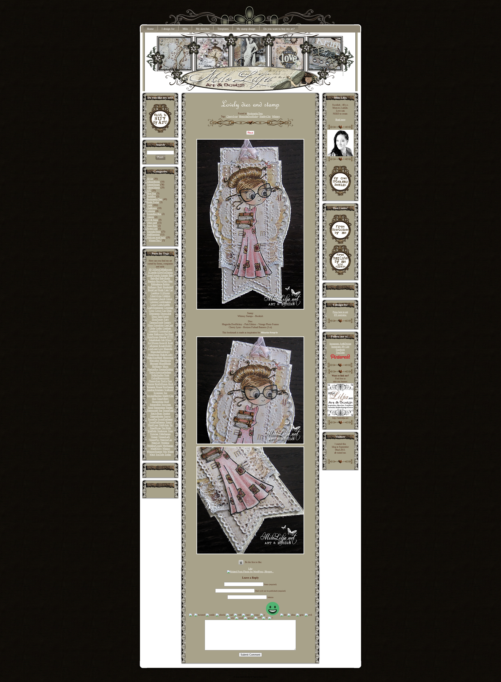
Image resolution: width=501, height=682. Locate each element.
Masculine (154, 360)
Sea (165, 393)
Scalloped (168, 390)
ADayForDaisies (165, 272)
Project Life (152, 228)
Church (162, 299)
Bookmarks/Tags (154, 199)
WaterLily (155, 442)
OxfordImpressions (160, 378)
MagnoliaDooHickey (160, 351)
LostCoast (153, 348)
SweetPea (152, 419)
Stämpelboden (156, 416)
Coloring (151, 211)
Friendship (159, 325)
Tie (171, 425)
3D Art (150, 178)
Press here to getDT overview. (340, 313)
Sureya (167, 416)
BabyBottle (165, 278)
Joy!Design (153, 343)
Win (165, 451)
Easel (160, 316)
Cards (149, 205)
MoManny (157, 366)
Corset (153, 304)
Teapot (169, 422)
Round (159, 387)
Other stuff (152, 222)
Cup (164, 310)
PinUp (164, 381)
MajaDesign (153, 354)
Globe (152, 328)
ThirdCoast (153, 425)
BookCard (153, 290)
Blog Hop (151, 193)
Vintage (154, 437)
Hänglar (163, 337)
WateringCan (166, 439)
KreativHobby (165, 346)
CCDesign (165, 293)
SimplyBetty (163, 398)
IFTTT (170, 337)
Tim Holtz (166, 428)
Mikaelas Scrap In (269, 332)
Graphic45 (154, 331)
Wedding (165, 442)
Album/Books (153, 181)
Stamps (169, 407)
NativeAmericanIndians (160, 372)
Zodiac (168, 454)
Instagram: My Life (340, 346)
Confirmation (165, 301)
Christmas (153, 299)
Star (160, 410)
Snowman (166, 404)
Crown (158, 310)
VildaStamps (165, 434)
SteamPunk (168, 410)
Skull (166, 401)
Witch (152, 454)
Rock (170, 384)
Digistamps (154, 313)
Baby (171, 275)
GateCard (168, 325)
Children (166, 296)
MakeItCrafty (166, 354)
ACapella (152, 272)
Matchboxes (165, 360)
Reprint (150, 384)
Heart (170, 334)
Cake (166, 290)
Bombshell (168, 287)
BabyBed (154, 278)
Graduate (167, 328)
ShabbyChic (168, 395)
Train (170, 431)
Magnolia (168, 348)
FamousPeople (156, 322)
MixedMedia (165, 363)
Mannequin (168, 357)
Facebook (340, 349)
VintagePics (154, 439)
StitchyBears (156, 413)
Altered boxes (153, 184)
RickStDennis (161, 384)
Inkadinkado (155, 340)
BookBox (151, 196)
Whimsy (166, 448)
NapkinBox (153, 369)
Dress (154, 316)
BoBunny (152, 287)
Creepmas (168, 307)
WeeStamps (168, 445)
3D (150, 269)
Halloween (159, 334)
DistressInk (165, 313)
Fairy (166, 319)
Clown (169, 299)
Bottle (161, 290)
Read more (340, 119)
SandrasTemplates (155, 390)
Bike (170, 281)
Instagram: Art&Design (340, 343)
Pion (170, 381)
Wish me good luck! (156, 237)
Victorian (154, 434)
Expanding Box (154, 214)
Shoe (154, 398)
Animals (164, 275)
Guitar (150, 334)
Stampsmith (152, 410)
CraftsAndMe (163, 304)
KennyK (163, 343)
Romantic (151, 387)
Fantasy (167, 322)
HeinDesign (153, 337)
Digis (169, 310)
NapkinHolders (166, 369)
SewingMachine (154, 395)
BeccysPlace (162, 281)
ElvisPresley (157, 319)
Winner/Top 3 (155, 240)
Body (159, 287)
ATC (149, 190)
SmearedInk (155, 404)
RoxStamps (168, 387)
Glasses (150, 217)
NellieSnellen (157, 375)
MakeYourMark (154, 357)
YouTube (160, 454)
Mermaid (154, 363)
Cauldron (155, 293)
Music (166, 366)
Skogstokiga (157, 401)
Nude (166, 375)
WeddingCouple (154, 445)
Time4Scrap (155, 428)
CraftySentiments (155, 307)
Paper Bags (152, 225)
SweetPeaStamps (157, 422)
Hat (166, 334)
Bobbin (166, 284)
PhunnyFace (154, 381)
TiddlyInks (164, 425)
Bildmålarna (156, 284)
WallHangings (153, 234)
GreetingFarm (165, 331)
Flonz (150, 325)
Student (166, 413)
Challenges (152, 208)
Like (250, 568)
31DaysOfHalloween (162, 269)
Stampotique (159, 407)
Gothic (159, 328)
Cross (151, 310)
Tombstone (162, 431)
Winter (171, 451)
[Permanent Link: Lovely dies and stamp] (250, 108)
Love (160, 348)
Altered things (153, 187)
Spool (150, 407)
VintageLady (164, 437)
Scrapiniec (158, 393)
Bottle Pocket (153, 202)
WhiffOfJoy (156, 448)
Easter (166, 316)
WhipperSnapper (154, 451)
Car (171, 290)
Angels (156, 275)
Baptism (152, 281)
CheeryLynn (156, 296)
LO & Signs (152, 219)
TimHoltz (152, 431)
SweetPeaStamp (165, 419)
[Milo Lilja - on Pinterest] (340, 358)
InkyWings (166, 340)
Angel (150, 275)
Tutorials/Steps (154, 231)
